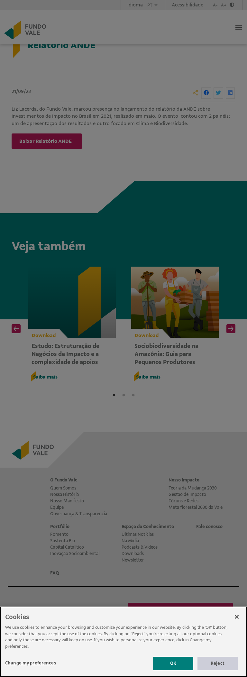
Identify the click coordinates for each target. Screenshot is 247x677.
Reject (217, 663)
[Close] (237, 617)
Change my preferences (30, 663)
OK (173, 663)
